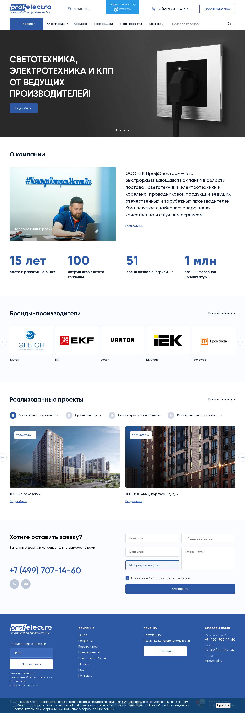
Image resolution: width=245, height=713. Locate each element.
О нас (82, 635)
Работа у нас (88, 646)
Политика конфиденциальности (167, 640)
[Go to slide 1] (116, 130)
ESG (81, 670)
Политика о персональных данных (89, 709)
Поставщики (103, 24)
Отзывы (83, 664)
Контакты (156, 24)
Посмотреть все (220, 313)
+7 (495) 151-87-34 (219, 650)
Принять (223, 705)
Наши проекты (131, 24)
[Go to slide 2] (120, 130)
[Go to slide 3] (124, 130)
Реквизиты (85, 640)
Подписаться (31, 664)
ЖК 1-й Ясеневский (25, 494)
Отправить (180, 588)
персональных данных (178, 578)
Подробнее (23, 108)
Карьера (80, 24)
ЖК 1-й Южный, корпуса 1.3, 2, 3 (151, 494)
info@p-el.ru (213, 661)
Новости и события (92, 658)
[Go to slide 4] (128, 130)
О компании (56, 24)
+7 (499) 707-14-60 (45, 571)
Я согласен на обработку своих (161, 578)
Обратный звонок (217, 9)
